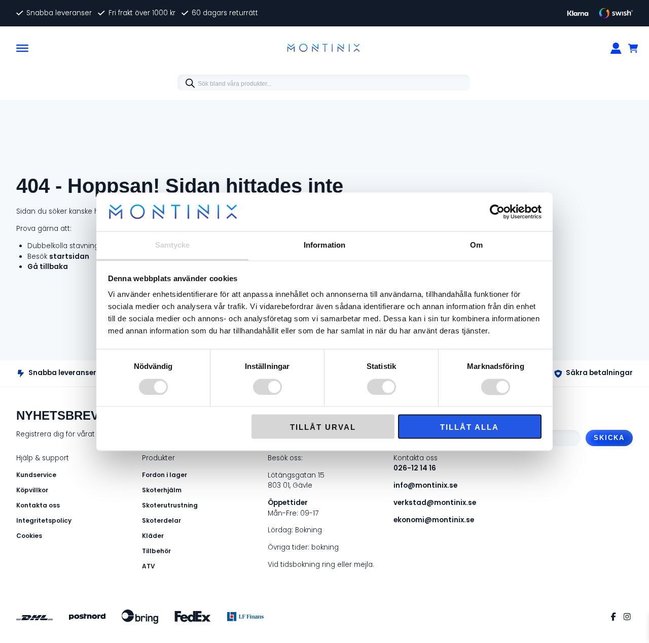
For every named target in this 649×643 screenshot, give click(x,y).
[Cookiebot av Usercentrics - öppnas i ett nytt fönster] (497, 211)
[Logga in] (616, 48)
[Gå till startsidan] (323, 48)
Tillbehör (156, 551)
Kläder (153, 535)
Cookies (29, 535)
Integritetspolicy (43, 520)
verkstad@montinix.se (434, 502)
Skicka (609, 438)
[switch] (267, 387)
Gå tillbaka (47, 267)
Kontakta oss (38, 505)
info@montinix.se (425, 485)
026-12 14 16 (414, 468)
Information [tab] (324, 245)
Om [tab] (476, 245)
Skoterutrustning (170, 505)
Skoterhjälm (162, 490)
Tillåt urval (323, 427)
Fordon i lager (164, 474)
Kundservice (36, 474)
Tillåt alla (469, 427)
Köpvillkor (32, 490)
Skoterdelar (161, 520)
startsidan (69, 256)
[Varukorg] (634, 48)
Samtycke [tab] (172, 245)
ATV (148, 566)
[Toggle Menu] (22, 47)
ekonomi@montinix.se (433, 520)
